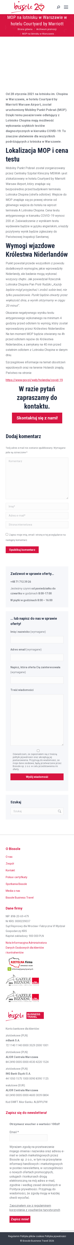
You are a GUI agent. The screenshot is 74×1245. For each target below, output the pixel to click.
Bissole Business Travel (20, 897)
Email (14, 1132)
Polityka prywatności (55, 1236)
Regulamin (14, 1236)
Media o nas (13, 890)
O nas (9, 856)
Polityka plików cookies (32, 1236)
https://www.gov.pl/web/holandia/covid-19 (34, 380)
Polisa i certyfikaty (16, 877)
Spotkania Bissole (16, 883)
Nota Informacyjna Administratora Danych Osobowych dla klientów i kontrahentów (26, 947)
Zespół (10, 863)
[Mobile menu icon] (66, 7)
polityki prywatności (23, 757)
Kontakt (10, 870)
